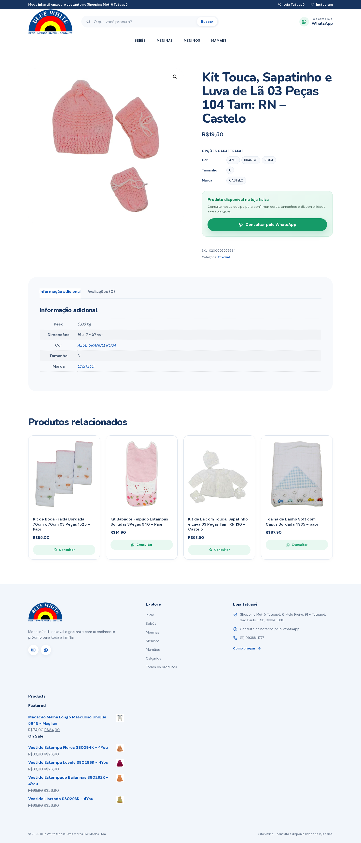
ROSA (111, 345)
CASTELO (85, 366)
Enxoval (224, 257)
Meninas (165, 41)
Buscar (207, 21)
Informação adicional (60, 291)
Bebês (140, 41)
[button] (175, 76)
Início (150, 615)
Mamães (219, 41)
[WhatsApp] (46, 650)
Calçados (153, 658)
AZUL (82, 345)
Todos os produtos (161, 667)
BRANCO (96, 345)
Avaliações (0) (101, 291)
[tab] (60, 293)
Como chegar (244, 648)
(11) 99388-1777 (252, 637)
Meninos (192, 41)
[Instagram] (33, 650)
